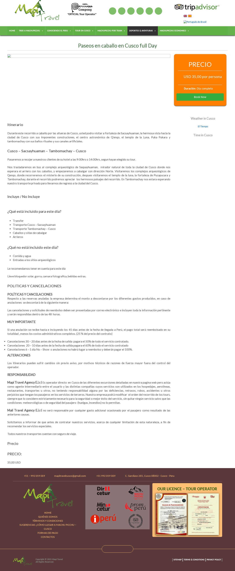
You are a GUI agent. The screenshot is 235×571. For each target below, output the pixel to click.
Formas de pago (48, 533)
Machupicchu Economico (173, 31)
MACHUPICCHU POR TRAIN (109, 31)
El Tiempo (203, 126)
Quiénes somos (47, 517)
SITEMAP (177, 560)
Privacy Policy (214, 560)
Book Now (200, 97)
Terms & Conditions (194, 560)
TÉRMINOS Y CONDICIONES (47, 521)
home (12, 31)
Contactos (48, 537)
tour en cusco (82, 31)
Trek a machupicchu (29, 31)
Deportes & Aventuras (141, 31)
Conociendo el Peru (57, 31)
